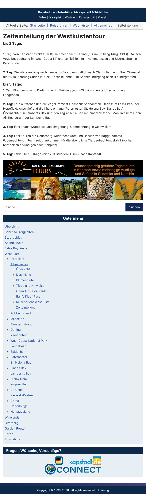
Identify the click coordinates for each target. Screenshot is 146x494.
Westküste (12, 254)
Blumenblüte (25, 280)
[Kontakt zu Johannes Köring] (73, 465)
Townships (12, 439)
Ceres (14, 401)
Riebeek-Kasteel (21, 395)
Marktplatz (56, 17)
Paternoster (18, 357)
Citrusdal (16, 390)
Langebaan (18, 346)
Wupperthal (18, 384)
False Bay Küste (16, 248)
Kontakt (103, 17)
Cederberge (19, 406)
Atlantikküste (14, 243)
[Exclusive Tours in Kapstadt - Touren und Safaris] (73, 180)
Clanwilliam (18, 379)
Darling (15, 329)
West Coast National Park (28, 340)
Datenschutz (87, 17)
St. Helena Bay (20, 362)
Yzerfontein (18, 335)
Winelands (12, 417)
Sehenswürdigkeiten (19, 232)
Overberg (11, 423)
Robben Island (20, 313)
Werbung (71, 17)
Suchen (134, 207)
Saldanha (17, 351)
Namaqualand (20, 411)
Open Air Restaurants (31, 291)
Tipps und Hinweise (30, 285)
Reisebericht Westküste (33, 302)
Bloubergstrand (21, 324)
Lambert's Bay (20, 373)
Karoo (9, 434)
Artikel (42, 17)
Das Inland (23, 274)
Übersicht (12, 226)
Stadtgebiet (13, 237)
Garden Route (15, 428)
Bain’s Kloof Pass (28, 296)
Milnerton (17, 319)
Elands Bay (18, 368)
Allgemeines (19, 264)
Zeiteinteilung (26, 307)
